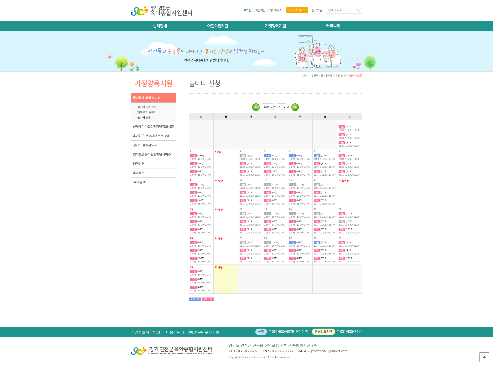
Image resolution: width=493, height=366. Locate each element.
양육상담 (139, 163)
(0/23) (274, 155)
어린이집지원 (217, 26)
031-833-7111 (351, 331)
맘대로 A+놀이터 (146, 112)
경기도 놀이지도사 (145, 145)
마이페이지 (275, 10)
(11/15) (200, 155)
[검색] (358, 10)
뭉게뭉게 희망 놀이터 (146, 97)
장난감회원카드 (297, 10)
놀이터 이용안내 (146, 106)
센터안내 (160, 26)
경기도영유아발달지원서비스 (152, 154)
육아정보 (139, 172)
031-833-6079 (283, 331)
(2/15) (249, 163)
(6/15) (249, 171)
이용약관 (173, 332)
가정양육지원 (275, 26)
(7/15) (200, 163)
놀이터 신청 (144, 117)
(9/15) (200, 221)
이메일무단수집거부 (202, 332)
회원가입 (260, 10)
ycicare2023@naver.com (329, 351)
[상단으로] (484, 357)
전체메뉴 (317, 10)
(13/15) (349, 155)
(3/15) (348, 126)
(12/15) (200, 184)
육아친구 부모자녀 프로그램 (151, 135)
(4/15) (348, 142)
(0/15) (348, 134)
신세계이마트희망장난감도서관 (153, 126)
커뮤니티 (333, 26)
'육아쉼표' (139, 182)
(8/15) (249, 229)
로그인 (247, 10)
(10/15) (200, 200)
